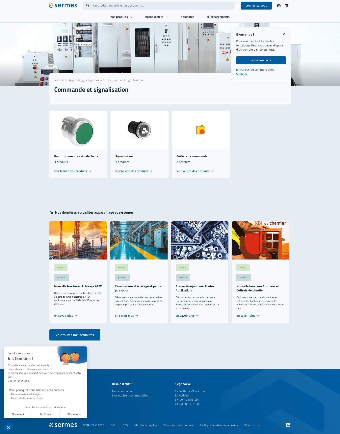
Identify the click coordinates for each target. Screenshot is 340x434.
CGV (125, 425)
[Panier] (287, 6)
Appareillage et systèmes (85, 80)
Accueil (59, 80)
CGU (113, 425)
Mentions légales (145, 425)
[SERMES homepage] (63, 5)
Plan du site (252, 425)
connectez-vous (256, 5)
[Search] (88, 5)
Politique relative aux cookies (218, 425)
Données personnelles (178, 425)
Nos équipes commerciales (130, 395)
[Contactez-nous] (279, 6)
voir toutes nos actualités (75, 335)
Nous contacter (122, 391)
